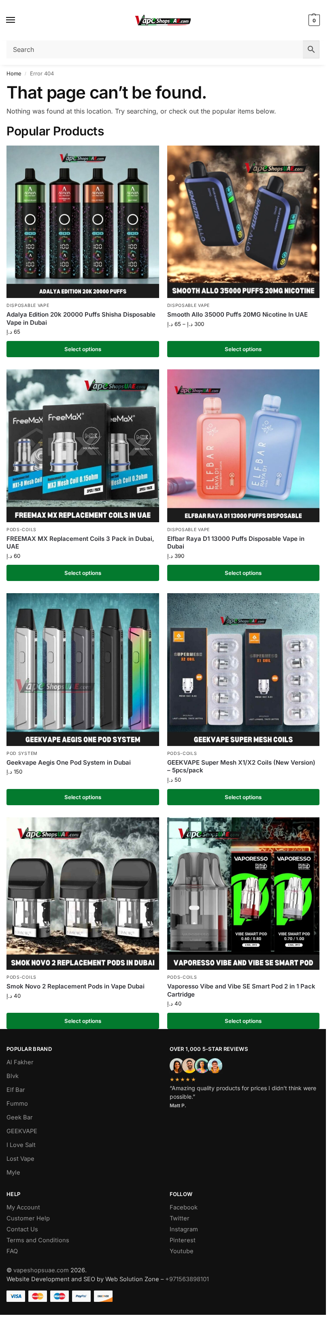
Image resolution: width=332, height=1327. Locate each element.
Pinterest (183, 1240)
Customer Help (28, 1218)
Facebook (184, 1207)
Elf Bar (15, 1089)
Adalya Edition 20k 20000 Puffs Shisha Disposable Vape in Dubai (80, 318)
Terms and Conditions (37, 1240)
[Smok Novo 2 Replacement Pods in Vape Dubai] (82, 893)
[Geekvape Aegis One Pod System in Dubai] (82, 669)
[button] (313, 20)
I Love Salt (21, 1145)
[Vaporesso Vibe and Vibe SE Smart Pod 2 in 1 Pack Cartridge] (243, 893)
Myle (13, 1172)
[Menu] (18, 20)
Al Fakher (20, 1062)
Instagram (184, 1229)
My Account (23, 1207)
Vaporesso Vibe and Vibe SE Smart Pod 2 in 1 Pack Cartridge (241, 990)
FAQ (12, 1251)
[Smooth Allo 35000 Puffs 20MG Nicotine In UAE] (243, 222)
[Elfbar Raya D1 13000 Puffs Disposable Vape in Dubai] (243, 445)
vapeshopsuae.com (41, 1270)
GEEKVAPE (21, 1131)
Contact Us (22, 1229)
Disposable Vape (27, 305)
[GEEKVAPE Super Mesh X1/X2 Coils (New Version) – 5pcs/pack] (243, 669)
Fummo (17, 1103)
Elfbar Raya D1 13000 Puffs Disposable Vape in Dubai (235, 543)
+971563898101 (187, 1279)
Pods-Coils (21, 529)
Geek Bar (19, 1117)
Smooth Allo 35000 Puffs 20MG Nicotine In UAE (237, 314)
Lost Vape (20, 1158)
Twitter (179, 1218)
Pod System (22, 753)
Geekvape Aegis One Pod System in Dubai (68, 762)
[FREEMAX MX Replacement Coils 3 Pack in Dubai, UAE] (82, 445)
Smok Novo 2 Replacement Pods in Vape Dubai (75, 986)
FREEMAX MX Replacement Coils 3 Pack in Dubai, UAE (80, 543)
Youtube (182, 1251)
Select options (82, 349)
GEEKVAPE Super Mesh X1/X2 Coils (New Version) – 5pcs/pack (241, 766)
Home (13, 73)
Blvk (12, 1076)
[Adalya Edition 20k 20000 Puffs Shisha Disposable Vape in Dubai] (82, 222)
